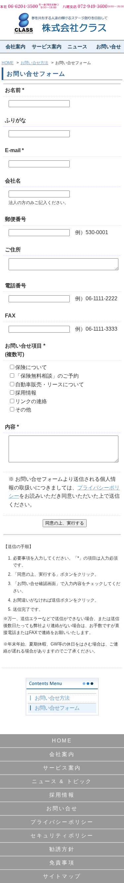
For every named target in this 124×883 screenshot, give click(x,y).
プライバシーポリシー (62, 822)
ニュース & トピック (62, 781)
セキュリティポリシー (62, 835)
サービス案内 (47, 46)
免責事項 (62, 862)
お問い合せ (108, 46)
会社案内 (15, 46)
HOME (8, 63)
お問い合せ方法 (34, 63)
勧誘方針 (62, 849)
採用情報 (62, 795)
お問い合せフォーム (57, 708)
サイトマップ (62, 876)
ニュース (77, 46)
